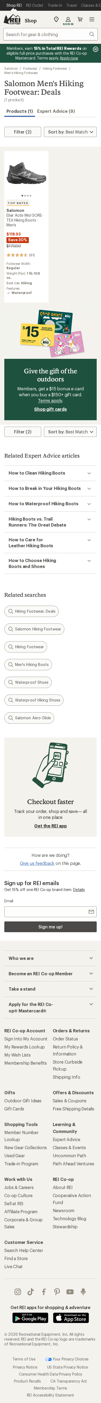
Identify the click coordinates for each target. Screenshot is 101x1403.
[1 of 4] (22, 195)
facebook (44, 1292)
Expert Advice (66, 1139)
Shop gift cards (50, 409)
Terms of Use (24, 1359)
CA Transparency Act (68, 1381)
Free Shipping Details (74, 1108)
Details (79, 889)
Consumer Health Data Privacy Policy (50, 1374)
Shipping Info (66, 1076)
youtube (70, 1292)
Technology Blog (69, 1218)
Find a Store (16, 1258)
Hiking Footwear (55, 68)
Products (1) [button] (19, 111)
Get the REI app (50, 825)
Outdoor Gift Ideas (22, 1100)
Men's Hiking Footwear (21, 73)
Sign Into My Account (25, 1038)
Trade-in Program (21, 1163)
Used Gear (14, 1155)
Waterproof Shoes (31, 682)
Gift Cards (14, 1108)
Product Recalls (27, 1381)
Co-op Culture (18, 1195)
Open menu (91, 19)
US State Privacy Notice (67, 1367)
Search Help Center (23, 1250)
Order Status (65, 1038)
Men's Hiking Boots (32, 664)
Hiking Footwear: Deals (35, 611)
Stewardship (65, 1226)
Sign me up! (50, 926)
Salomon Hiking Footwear (38, 629)
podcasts (83, 1292)
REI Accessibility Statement (50, 1395)
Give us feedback (37, 863)
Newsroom (64, 1210)
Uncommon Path (69, 1155)
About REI (63, 1187)
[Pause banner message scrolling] (95, 49)
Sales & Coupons (70, 1100)
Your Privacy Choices (70, 1359)
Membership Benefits (25, 1062)
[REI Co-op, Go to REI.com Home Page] (11, 19)
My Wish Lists (17, 1054)
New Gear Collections (25, 1147)
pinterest (57, 1292)
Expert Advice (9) (56, 111)
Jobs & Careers (19, 1187)
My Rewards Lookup (24, 1046)
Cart (80, 19)
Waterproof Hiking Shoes (37, 700)
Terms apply (50, 400)
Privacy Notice (25, 1367)
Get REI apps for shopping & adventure (50, 1307)
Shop (31, 20)
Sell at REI (13, 1203)
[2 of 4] (25, 195)
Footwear (30, 68)
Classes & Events (69, 1147)
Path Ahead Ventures (73, 1163)
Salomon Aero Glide (33, 717)
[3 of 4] (27, 195)
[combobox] (50, 34)
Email (8, 901)
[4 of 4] (30, 195)
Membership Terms (50, 1388)
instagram (17, 1292)
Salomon (11, 68)
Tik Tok (30, 1292)
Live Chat (13, 1266)
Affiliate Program (20, 1211)
